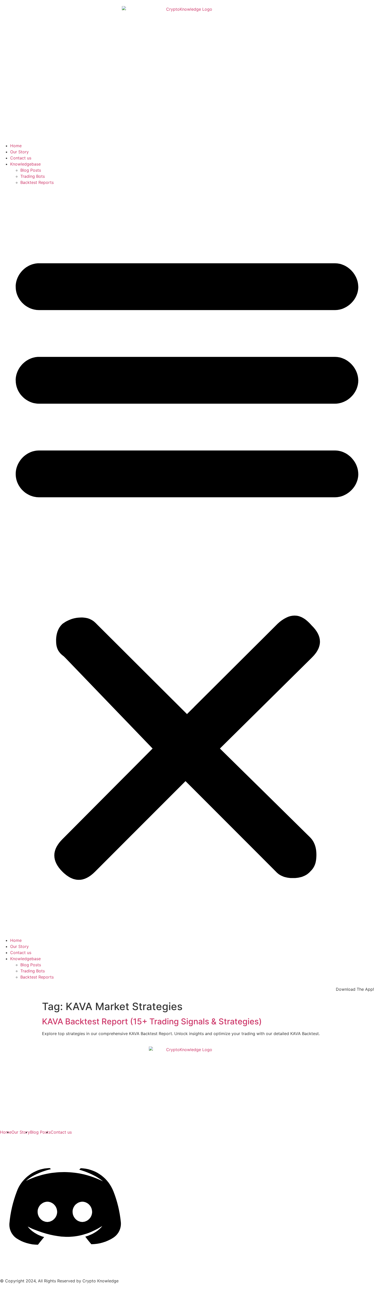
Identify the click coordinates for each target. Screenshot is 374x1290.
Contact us (20, 157)
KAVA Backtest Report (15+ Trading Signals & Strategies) (152, 1021)
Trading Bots (32, 176)
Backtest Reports (37, 182)
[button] (187, 561)
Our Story (19, 151)
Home (16, 145)
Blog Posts (30, 170)
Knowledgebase (25, 164)
